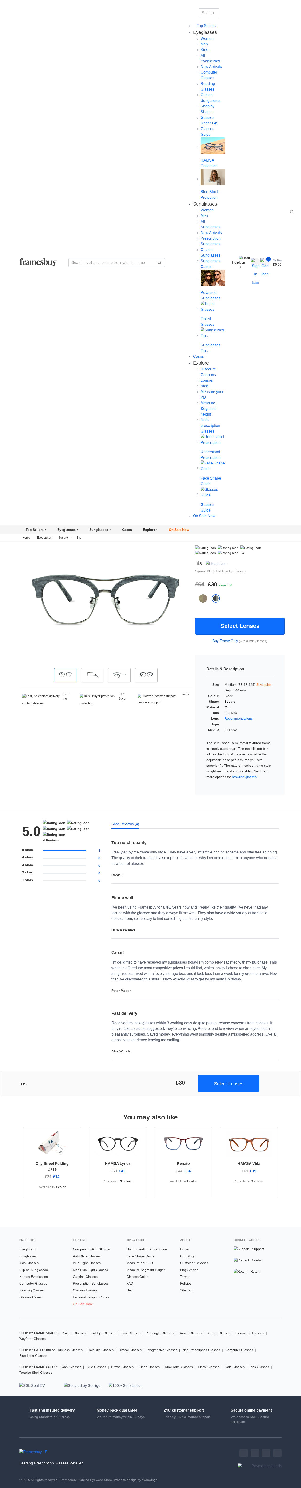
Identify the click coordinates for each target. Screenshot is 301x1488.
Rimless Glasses (70, 1350)
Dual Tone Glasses (179, 1367)
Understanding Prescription (147, 1249)
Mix (227, 707)
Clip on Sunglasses (33, 1270)
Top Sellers (206, 26)
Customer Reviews (194, 1263)
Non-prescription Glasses (210, 425)
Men (204, 44)
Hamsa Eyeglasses (33, 1276)
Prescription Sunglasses (91, 1283)
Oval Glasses (130, 1333)
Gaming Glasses (85, 1276)
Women (207, 38)
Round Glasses (190, 1333)
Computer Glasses (33, 1283)
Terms (184, 1276)
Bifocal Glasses (130, 1350)
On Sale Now (204, 516)
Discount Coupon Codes (91, 1297)
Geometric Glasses (250, 1333)
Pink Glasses (259, 1367)
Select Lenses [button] (228, 1083)
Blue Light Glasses (87, 1263)
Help (235, 262)
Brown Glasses (122, 1367)
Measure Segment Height (146, 1270)
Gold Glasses (235, 1367)
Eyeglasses (66, 530)
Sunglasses (98, 530)
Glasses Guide (137, 1276)
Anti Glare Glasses (87, 1256)
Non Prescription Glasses (201, 1350)
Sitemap (186, 1290)
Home (26, 537)
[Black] (218, 598)
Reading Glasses (32, 1290)
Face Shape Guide (140, 1256)
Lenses (207, 380)
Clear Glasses (149, 1367)
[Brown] (205, 598)
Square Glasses (218, 1333)
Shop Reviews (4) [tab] (125, 824)
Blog (204, 386)
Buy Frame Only (225, 641)
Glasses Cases (30, 1297)
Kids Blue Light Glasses (90, 1270)
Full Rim (222, 571)
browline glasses (244, 777)
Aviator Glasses (74, 1333)
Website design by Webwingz (135, 1480)
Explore (149, 530)
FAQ (130, 1283)
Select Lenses (240, 626)
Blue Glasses (96, 1367)
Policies (185, 1283)
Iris (79, 537)
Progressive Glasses (162, 1350)
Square (64, 537)
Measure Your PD (140, 1263)
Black (211, 571)
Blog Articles (189, 1270)
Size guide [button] (263, 684)
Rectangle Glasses (160, 1333)
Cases (198, 356)
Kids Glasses (29, 1263)
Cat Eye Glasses (103, 1333)
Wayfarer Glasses (32, 1339)
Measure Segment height (208, 408)
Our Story (187, 1256)
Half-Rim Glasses (101, 1350)
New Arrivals (211, 67)
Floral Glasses (208, 1367)
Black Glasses (70, 1367)
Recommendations (239, 718)
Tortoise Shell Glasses (35, 1372)
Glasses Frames (85, 1290)
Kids (204, 50)
